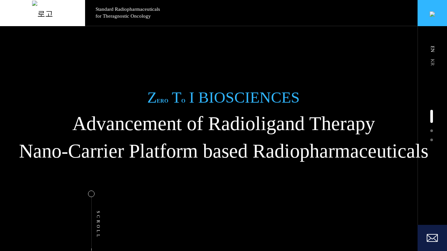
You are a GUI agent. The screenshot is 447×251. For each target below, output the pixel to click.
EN (432, 49)
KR (432, 62)
